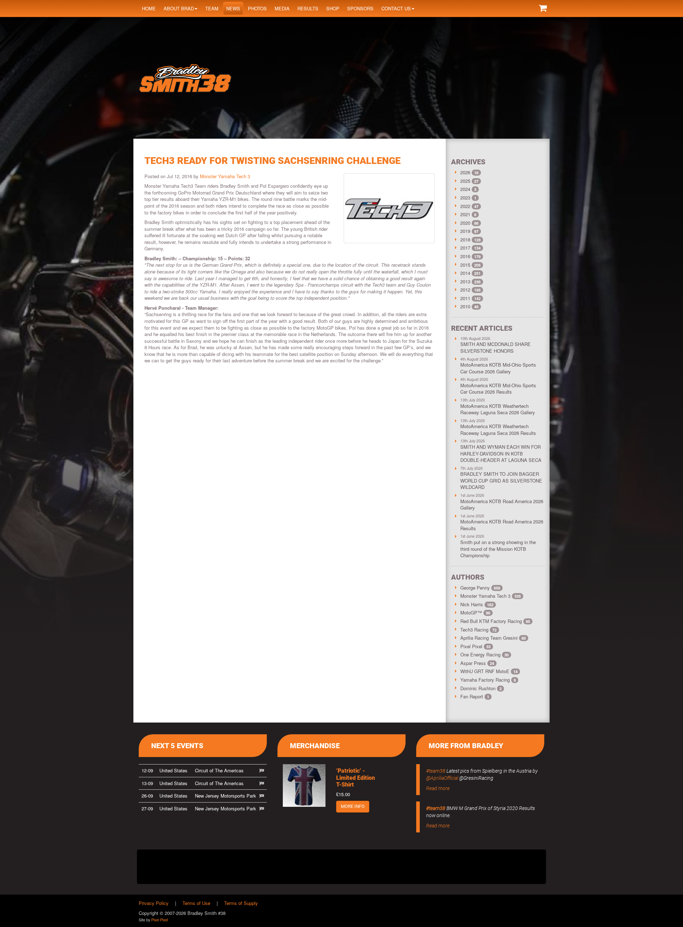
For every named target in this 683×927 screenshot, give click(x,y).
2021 (465, 214)
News (233, 8)
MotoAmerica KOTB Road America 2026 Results (501, 525)
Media (282, 8)
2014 (465, 273)
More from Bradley (466, 745)
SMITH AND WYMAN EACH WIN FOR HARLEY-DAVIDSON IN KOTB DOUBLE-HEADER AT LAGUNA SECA (500, 453)
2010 (465, 306)
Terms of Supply (241, 903)
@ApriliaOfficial (442, 778)
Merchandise (315, 745)
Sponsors (360, 8)
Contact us (396, 8)
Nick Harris (476, 604)
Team (211, 8)
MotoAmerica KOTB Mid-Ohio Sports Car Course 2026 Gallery (498, 368)
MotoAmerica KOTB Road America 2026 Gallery (501, 504)
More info (353, 806)
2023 (465, 197)
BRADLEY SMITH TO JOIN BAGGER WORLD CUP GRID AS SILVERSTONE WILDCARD (501, 480)
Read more (438, 788)
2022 (465, 206)
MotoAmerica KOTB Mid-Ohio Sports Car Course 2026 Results (498, 388)
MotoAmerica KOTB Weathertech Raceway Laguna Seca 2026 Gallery (497, 409)
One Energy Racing (484, 654)
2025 (465, 180)
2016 (465, 256)
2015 (465, 264)
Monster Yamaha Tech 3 (225, 176)
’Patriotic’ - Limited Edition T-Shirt (355, 777)
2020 (465, 222)
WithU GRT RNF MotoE (489, 671)
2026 (465, 172)
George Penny (480, 587)
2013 (465, 281)
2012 (465, 289)
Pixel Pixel (475, 646)
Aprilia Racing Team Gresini (493, 637)
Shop (332, 8)
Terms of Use (196, 903)
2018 (465, 239)
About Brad (179, 8)
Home (149, 8)
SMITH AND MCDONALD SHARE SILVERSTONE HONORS (495, 347)
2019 (465, 231)
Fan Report (474, 696)
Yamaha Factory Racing (488, 679)
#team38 (435, 771)
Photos (257, 8)
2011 (465, 298)
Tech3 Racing (478, 629)
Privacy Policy (154, 903)
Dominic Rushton (481, 688)
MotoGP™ (475, 612)
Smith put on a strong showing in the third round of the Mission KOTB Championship (498, 549)
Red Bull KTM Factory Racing (495, 621)
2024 (465, 189)
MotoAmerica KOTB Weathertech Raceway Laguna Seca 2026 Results (498, 429)
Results (307, 8)
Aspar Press (477, 663)
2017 (465, 247)
